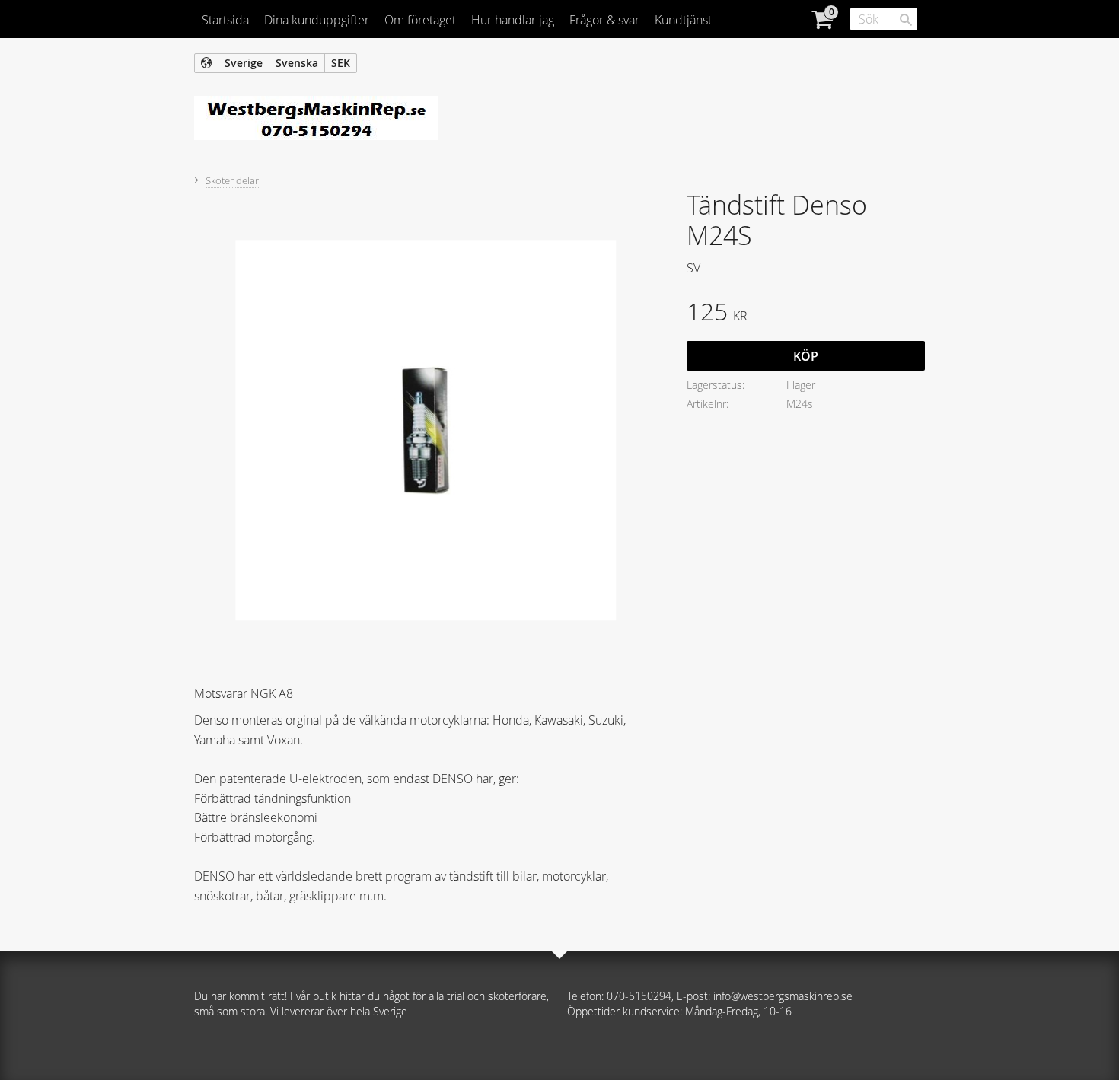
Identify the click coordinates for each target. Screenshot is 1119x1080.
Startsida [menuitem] (225, 19)
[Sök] (905, 19)
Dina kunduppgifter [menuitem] (316, 19)
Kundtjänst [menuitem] (683, 19)
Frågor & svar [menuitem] (604, 19)
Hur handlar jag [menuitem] (512, 19)
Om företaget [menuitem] (420, 19)
